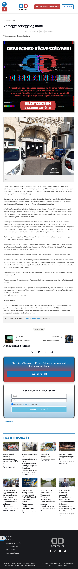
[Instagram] (55, 551)
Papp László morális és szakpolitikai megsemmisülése (10, 458)
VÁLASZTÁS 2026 (12, 546)
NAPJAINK (9, 540)
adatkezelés (27, 404)
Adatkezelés (56, 563)
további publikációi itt (34, 318)
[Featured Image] (11, 446)
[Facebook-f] (50, 551)
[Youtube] (60, 551)
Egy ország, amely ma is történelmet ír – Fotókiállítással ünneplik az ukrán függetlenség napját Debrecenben (29, 499)
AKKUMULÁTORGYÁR (13, 543)
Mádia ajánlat (62, 565)
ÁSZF (63, 563)
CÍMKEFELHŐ (11, 550)
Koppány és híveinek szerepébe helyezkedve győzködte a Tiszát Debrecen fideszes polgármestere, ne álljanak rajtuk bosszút (67, 500)
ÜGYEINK (9, 536)
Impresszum (46, 563)
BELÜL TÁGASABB (12, 553)
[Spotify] (65, 551)
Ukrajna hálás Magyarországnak (66, 456)
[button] (47, 6)
